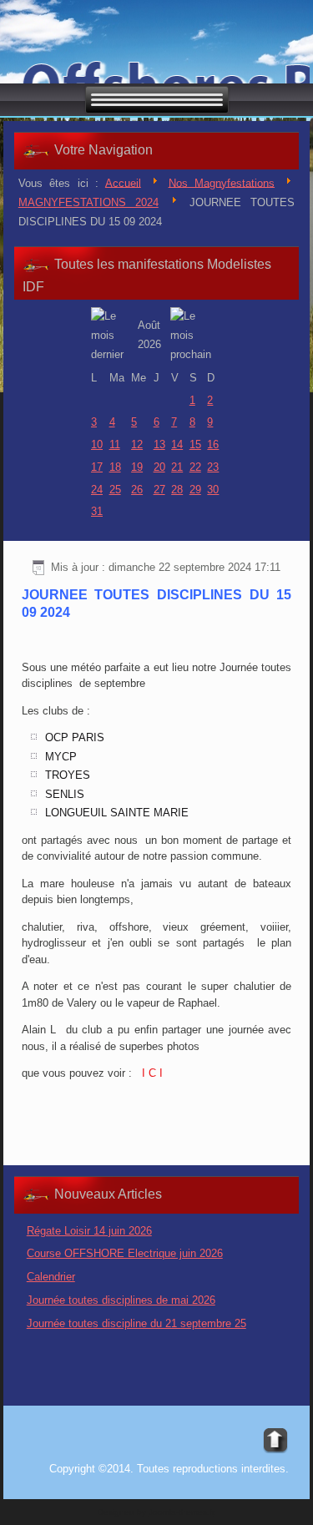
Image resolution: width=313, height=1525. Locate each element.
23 (213, 467)
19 (137, 467)
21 (177, 467)
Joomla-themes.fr (181, 1512)
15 (195, 444)
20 (159, 467)
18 (115, 467)
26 (137, 489)
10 (97, 444)
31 (97, 511)
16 (213, 444)
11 (114, 444)
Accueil (123, 182)
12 (137, 444)
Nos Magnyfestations (222, 182)
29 (195, 489)
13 (159, 444)
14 (177, 444)
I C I (151, 1073)
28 (177, 489)
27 (159, 489)
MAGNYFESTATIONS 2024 (88, 202)
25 (115, 489)
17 (97, 467)
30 (213, 489)
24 (97, 489)
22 (195, 467)
